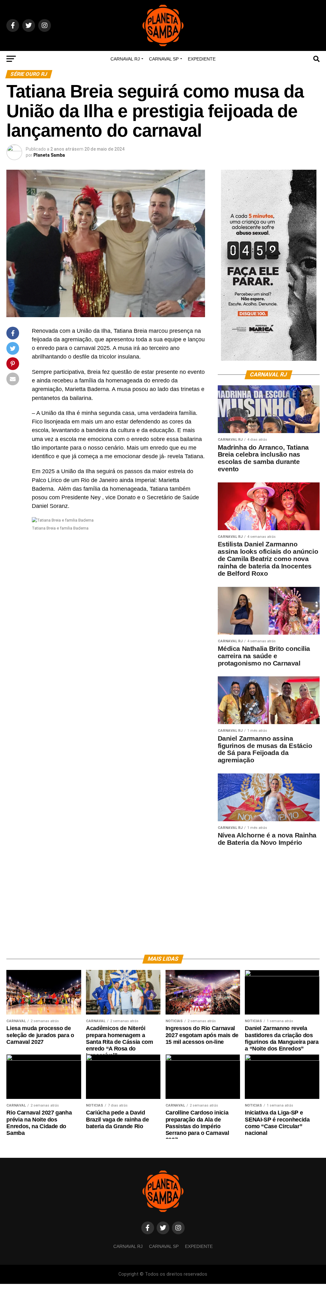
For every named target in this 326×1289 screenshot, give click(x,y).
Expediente (202, 58)
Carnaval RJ (125, 58)
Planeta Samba (49, 155)
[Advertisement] (269, 896)
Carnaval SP (164, 58)
